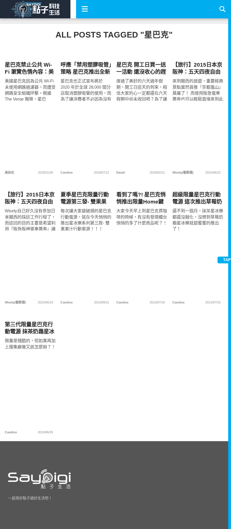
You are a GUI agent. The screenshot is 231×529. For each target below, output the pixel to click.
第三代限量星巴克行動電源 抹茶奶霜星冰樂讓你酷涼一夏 (29, 328)
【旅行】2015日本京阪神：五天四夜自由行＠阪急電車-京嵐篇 (197, 68)
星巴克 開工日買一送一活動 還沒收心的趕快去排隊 (141, 68)
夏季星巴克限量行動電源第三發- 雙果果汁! (85, 198)
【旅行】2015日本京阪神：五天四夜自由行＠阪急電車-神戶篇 (30, 198)
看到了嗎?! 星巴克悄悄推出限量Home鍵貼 (141, 198)
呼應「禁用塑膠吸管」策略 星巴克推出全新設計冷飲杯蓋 (86, 68)
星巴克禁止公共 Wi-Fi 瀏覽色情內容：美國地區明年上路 (29, 68)
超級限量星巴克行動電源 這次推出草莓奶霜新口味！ (197, 198)
